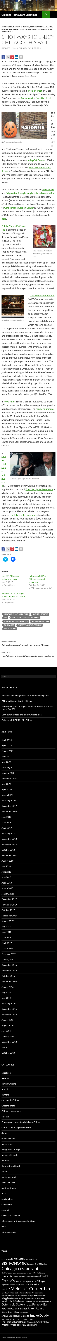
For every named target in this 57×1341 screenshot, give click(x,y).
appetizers (7, 27)
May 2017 (6, 937)
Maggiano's (7, 1298)
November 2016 (9, 970)
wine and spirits (9, 1232)
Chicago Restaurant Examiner (19, 14)
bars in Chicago (21, 27)
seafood (5, 1210)
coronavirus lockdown (25, 1273)
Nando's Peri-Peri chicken (28, 1301)
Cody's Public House (9, 1273)
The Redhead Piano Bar (42, 295)
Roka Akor (9, 401)
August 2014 (8, 1025)
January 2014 (8, 1036)
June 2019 (6, 817)
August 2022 (8, 751)
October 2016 (8, 976)
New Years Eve (8, 1182)
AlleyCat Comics (36, 160)
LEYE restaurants (39, 1296)
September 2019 (9, 811)
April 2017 (7, 943)
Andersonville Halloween (16, 614)
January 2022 (8, 773)
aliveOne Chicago (30, 1259)
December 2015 (9, 1009)
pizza (4, 1193)
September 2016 (9, 981)
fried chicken (19, 1281)
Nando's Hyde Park (37, 1298)
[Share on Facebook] (3, 57)
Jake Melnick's (31, 1284)
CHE (5, 618)
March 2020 (7, 795)
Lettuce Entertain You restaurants (31, 1293)
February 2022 (9, 767)
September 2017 (9, 915)
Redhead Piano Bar (40, 621)
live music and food (11, 1166)
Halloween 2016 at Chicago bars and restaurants (37, 579)
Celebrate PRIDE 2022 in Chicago (17, 720)
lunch (4, 1171)
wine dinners (30, 1324)
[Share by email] (21, 57)
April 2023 (7, 745)
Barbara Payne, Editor (30, 48)
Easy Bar (8, 1276)
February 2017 (9, 954)
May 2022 (6, 762)
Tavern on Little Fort (9, 1319)
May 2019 (6, 822)
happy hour (7, 1144)
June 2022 (6, 756)
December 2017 (9, 899)
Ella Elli (44, 1276)
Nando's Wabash (45, 1301)
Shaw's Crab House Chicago (15, 1315)
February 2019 (9, 833)
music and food (9, 1177)
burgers (5, 1094)
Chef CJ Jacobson (41, 1264)
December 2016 (9, 965)
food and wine (16, 29)
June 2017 (6, 932)
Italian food (20, 1285)
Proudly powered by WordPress (14, 1337)
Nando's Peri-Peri (10, 1301)
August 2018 (8, 860)
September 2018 (9, 855)
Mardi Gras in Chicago (21, 1298)
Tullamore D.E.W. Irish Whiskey (38, 1322)
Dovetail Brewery (39, 1273)
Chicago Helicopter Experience (25, 618)
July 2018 (6, 866)
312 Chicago (6, 1259)
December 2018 (9, 839)
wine (4, 1226)
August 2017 (8, 921)
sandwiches (7, 1199)
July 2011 (6, 1047)
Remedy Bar (40, 1304)
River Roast (36, 1308)
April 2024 (7, 740)
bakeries (5, 1078)
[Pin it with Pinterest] (12, 57)
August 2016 (8, 987)
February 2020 (9, 800)
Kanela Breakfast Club (10, 1293)
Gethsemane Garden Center (19, 207)
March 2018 (7, 888)
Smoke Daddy (39, 1315)
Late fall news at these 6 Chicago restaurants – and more (28, 654)
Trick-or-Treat (35, 90)
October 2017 (8, 910)
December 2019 (9, 806)
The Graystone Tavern (25, 1319)
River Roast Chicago (12, 1312)
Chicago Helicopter (4, 463)
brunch (5, 1089)
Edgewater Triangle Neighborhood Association (30, 193)
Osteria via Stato (12, 1304)
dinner (5, 29)
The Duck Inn (10, 629)
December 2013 (9, 1041)
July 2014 (6, 1031)
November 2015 (9, 1014)
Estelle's (8, 1280)
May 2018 (6, 877)
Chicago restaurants (41, 27)
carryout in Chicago (11, 1100)
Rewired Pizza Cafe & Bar (14, 1308)
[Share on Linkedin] (16, 57)
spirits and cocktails (36, 29)
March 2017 (7, 948)
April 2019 (7, 828)
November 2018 (9, 844)
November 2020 (9, 778)
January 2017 (8, 959)
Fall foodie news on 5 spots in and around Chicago (25, 643)
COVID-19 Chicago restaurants (16, 1127)
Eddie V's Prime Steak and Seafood (27, 1277)
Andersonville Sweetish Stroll (36, 97)
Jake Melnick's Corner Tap (16, 621)
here (4, 218)
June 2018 (6, 871)
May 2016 (6, 998)
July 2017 (6, 926)
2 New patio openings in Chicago (17, 701)
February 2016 (9, 1003)
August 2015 (8, 1020)
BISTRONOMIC (14, 1263)
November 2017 (9, 904)
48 (43, 189)
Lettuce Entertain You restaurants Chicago (17, 1296)
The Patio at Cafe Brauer (14, 1321)
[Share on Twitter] (8, 57)
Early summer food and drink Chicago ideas (22, 714)
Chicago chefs (8, 1105)
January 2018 (8, 893)
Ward (50, 189)
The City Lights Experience (39, 489)
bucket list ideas (40, 614)
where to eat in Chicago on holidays (18, 1221)
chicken (5, 1116)
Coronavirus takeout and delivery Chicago (21, 1122)
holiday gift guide (10, 1155)
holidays (5, 1160)
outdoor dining (9, 1188)
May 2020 (6, 784)
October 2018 (8, 849)
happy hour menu (45, 408)
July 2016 (6, 992)
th (46, 189)
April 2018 (7, 882)
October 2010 (8, 1052)
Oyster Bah (27, 1305)
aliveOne (17, 1259)
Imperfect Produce (8, 1285)
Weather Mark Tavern (13, 1324)
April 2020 (7, 789)
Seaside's (25, 1312)
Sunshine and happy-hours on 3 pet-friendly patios (25, 695)
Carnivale (30, 1264)
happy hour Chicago (11, 1149)
